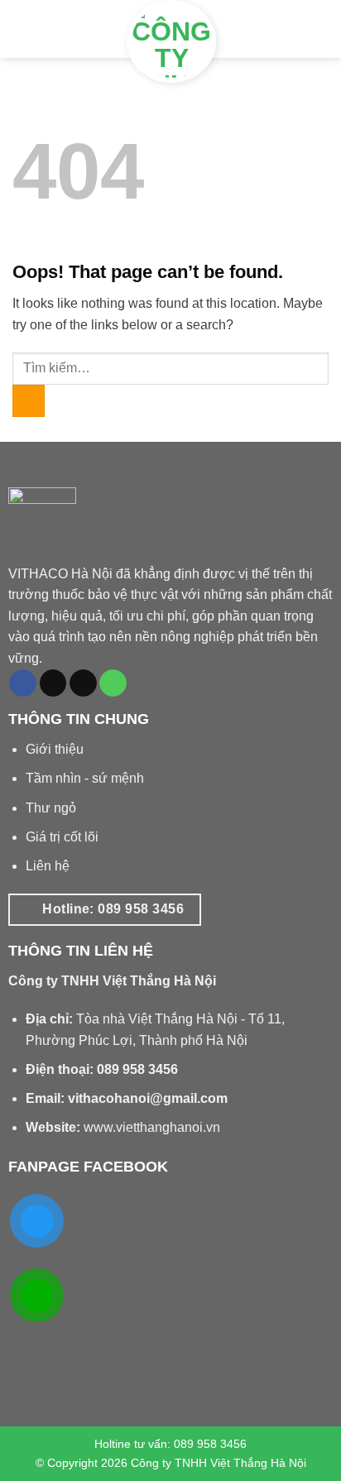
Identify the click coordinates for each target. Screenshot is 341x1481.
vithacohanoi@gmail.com (148, 1098)
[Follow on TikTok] (53, 683)
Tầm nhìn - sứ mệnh (85, 778)
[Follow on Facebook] (22, 683)
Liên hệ (48, 866)
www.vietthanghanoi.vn (152, 1127)
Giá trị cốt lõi (62, 837)
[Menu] (31, 29)
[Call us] (113, 683)
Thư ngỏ (51, 808)
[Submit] (28, 401)
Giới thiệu (55, 749)
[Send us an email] (83, 683)
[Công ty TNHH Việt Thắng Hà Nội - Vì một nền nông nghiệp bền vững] (171, 41)
